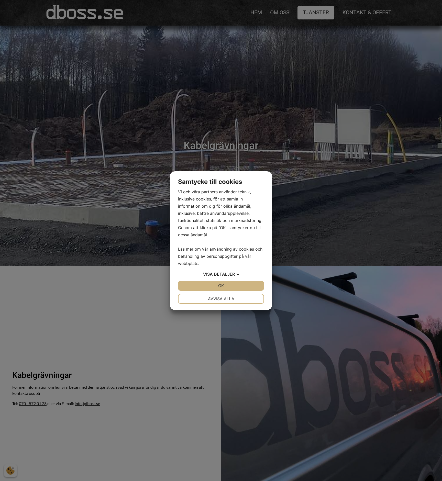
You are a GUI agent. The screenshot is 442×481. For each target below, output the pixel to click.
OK (221, 285)
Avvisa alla (221, 298)
